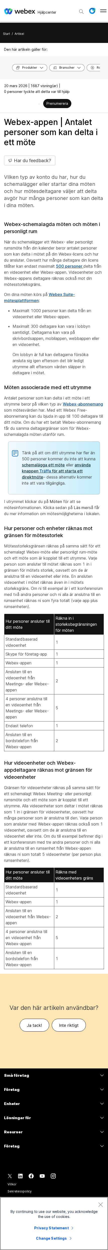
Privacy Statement (51, 1228)
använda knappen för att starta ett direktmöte (56, 471)
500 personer (69, 266)
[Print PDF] (39, 104)
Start (6, 34)
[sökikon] (81, 11)
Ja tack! (34, 1025)
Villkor (12, 1184)
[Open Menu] (103, 10)
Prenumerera (57, 103)
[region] (54, 1223)
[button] (92, 10)
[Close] (100, 1204)
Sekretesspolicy (20, 1191)
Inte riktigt (69, 1025)
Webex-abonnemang (83, 404)
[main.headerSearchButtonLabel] (81, 9)
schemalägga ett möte (43, 464)
